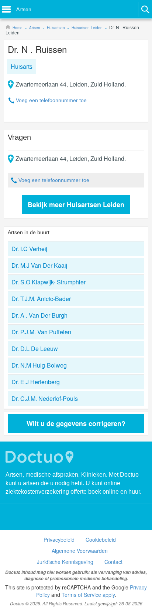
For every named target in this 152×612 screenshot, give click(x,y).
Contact (113, 561)
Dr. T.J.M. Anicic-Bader (41, 298)
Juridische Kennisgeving (65, 561)
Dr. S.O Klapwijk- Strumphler (48, 282)
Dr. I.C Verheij (29, 248)
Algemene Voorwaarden (80, 550)
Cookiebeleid (101, 539)
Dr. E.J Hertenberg (35, 382)
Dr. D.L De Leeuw (34, 348)
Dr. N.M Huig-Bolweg (39, 365)
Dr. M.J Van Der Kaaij (39, 265)
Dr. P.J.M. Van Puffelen (41, 332)
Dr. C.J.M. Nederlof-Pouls (44, 398)
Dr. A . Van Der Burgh (39, 315)
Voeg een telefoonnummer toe (51, 100)
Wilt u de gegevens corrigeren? (76, 423)
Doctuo (41, 457)
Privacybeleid (59, 539)
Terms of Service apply (88, 594)
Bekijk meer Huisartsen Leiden (76, 204)
